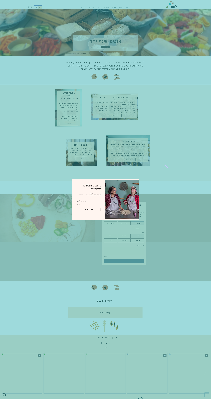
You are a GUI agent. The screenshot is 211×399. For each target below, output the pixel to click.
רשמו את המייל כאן (82, 201)
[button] (166, 166)
